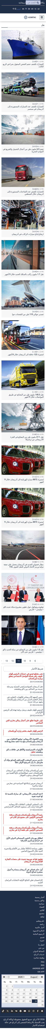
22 (12, 997)
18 (36, 997)
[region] (24, 780)
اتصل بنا (41, 945)
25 (36, 1001)
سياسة (41, 904)
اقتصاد (41, 907)
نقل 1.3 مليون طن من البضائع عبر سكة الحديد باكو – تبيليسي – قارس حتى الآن (23, 650)
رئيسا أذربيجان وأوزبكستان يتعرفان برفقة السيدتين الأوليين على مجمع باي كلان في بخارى (26, 817)
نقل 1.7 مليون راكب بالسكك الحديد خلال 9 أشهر (24, 274)
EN (32, 9)
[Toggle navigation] (41, 17)
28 (18, 1001)
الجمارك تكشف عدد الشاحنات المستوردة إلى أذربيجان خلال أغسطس (25, 192)
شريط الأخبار (37, 668)
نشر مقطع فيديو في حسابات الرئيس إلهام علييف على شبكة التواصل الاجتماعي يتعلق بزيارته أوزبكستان (26, 676)
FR (26, 9)
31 (43, 1005)
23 (6, 997)
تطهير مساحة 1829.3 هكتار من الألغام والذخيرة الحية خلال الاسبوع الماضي (23, 849)
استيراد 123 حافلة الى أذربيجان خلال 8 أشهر (26, 354)
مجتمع (41, 913)
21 (18, 997)
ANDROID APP (38, 968)
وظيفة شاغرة (39, 958)
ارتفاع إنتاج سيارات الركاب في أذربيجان (28, 234)
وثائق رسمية (39, 900)
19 (30, 997)
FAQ (42, 962)
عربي (19, 9)
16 (6, 994)
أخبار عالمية (39, 927)
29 (12, 1001)
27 (24, 1001)
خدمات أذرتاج (39, 954)
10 (25, 661)
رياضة (42, 924)
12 (13, 661)
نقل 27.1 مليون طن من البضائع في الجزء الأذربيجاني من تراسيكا (27, 438)
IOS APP (41, 972)
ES (23, 9)
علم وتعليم (40, 921)
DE (29, 9)
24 (43, 1001)
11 (19, 661)
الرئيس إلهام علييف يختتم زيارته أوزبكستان (25, 731)
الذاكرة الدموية (38, 931)
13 (7, 661)
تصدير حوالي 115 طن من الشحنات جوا (28, 314)
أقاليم (42, 910)
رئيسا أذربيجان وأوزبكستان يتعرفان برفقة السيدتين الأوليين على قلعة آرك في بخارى (26, 829)
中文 (15, 9)
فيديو (42, 937)
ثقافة (42, 917)
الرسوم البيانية (38, 934)
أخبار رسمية (39, 897)
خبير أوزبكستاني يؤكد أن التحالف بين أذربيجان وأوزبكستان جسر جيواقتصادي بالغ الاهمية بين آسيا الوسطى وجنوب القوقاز (24, 772)
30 (6, 1001)
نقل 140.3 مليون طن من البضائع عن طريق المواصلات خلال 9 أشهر (26, 395)
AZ (39, 9)
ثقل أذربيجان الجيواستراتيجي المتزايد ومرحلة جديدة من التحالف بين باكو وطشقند (25, 687)
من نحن (41, 948)
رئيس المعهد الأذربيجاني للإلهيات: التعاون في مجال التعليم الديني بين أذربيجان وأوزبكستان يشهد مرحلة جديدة (25, 699)
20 (24, 997)
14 (18, 994)
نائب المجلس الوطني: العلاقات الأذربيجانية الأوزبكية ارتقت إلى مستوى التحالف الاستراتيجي (23, 805)
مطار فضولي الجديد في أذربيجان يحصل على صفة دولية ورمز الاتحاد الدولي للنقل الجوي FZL (24, 565)
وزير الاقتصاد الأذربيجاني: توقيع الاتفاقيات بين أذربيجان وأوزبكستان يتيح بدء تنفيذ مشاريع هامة (24, 740)
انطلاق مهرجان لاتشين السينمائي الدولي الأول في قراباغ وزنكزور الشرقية (24, 839)
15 (12, 994)
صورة (42, 940)
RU (35, 9)
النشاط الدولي (38, 951)
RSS (42, 965)
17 (43, 997)
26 (30, 1001)
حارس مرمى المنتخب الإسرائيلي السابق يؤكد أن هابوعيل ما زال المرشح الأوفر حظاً (23, 761)
